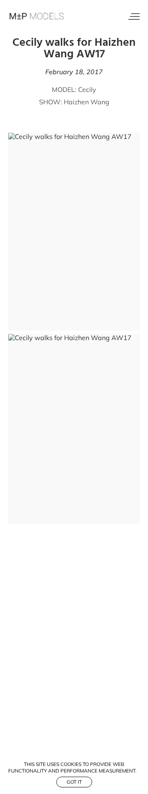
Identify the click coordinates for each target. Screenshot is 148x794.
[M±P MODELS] (37, 16)
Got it (74, 782)
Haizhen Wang (86, 102)
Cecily (87, 89)
